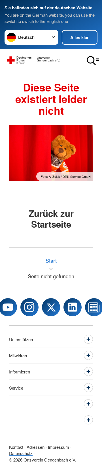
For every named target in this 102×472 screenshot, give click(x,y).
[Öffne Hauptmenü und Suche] (93, 60)
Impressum (58, 447)
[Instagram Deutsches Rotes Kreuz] (29, 307)
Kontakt (16, 447)
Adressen (35, 447)
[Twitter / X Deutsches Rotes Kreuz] (51, 307)
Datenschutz (21, 453)
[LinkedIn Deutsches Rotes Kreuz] (72, 307)
